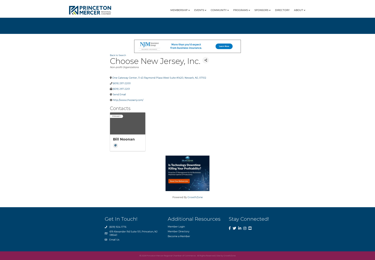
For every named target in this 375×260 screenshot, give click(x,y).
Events (199, 10)
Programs (240, 10)
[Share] (205, 60)
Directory (282, 10)
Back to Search (118, 55)
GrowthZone (195, 197)
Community (219, 10)
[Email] (115, 145)
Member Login (176, 226)
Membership (179, 10)
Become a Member (179, 236)
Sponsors (261, 10)
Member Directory (178, 231)
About (298, 10)
